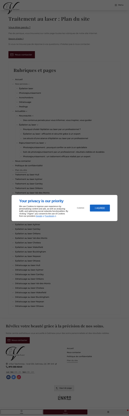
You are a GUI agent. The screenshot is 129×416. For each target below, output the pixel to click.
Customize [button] (80, 208)
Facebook (49, 216)
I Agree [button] (100, 208)
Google (39, 216)
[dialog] (64, 208)
